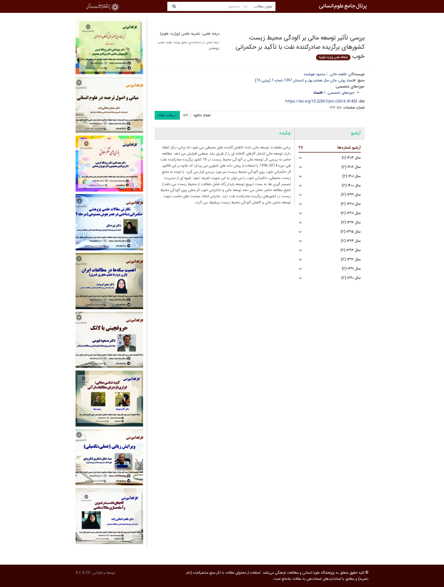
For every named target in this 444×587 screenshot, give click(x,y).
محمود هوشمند (314, 74)
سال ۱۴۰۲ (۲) (351, 167)
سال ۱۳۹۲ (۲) (351, 259)
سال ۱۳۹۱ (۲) (351, 268)
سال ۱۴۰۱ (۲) (351, 176)
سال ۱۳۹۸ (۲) (351, 204)
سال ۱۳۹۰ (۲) (351, 278)
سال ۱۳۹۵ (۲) (350, 231)
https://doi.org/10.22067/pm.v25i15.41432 (321, 101)
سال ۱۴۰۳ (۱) (351, 157)
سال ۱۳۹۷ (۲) (351, 213)
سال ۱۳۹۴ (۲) (351, 241)
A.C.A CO (83, 572)
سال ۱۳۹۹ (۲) (351, 194)
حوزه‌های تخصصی (341, 93)
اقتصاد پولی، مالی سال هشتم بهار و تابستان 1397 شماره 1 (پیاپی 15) (305, 80)
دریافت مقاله (167, 115)
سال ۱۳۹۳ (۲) (350, 250)
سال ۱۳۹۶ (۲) (351, 222)
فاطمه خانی (338, 74)
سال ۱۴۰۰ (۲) (351, 185)
